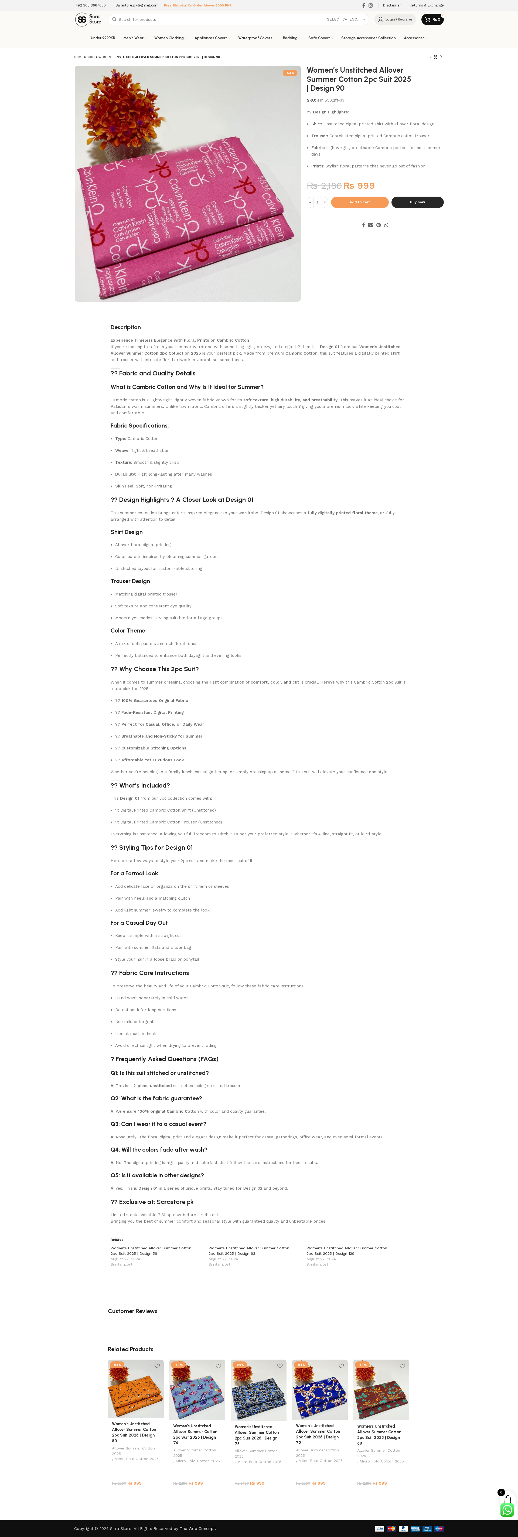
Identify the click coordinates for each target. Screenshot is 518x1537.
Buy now (417, 202)
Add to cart (360, 202)
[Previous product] (430, 57)
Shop (91, 57)
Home (78, 57)
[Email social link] (371, 225)
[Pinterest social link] (379, 225)
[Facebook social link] (364, 5)
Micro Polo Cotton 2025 (136, 1459)
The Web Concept (197, 1528)
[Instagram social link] (370, 5)
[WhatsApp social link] (386, 225)
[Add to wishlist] (157, 1366)
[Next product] (441, 57)
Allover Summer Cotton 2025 (133, 1451)
